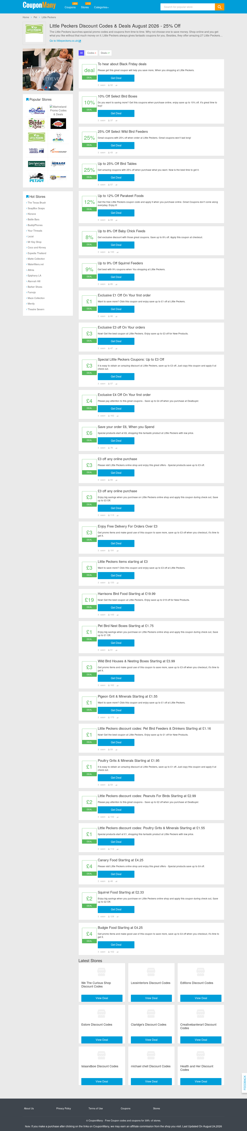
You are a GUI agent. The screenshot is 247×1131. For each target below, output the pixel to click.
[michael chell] (151, 1055)
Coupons (70, 7)
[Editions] (200, 972)
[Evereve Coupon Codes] (48, 70)
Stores (85, 7)
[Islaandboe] (101, 1055)
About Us (29, 1108)
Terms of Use (96, 1108)
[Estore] (101, 1014)
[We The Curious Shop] (101, 972)
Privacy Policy (63, 1108)
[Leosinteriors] (151, 972)
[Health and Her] (200, 1055)
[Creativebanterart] (200, 1014)
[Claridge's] (151, 1014)
